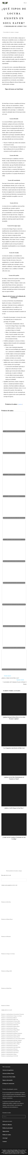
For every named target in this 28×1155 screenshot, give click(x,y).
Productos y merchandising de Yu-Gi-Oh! (9, 1056)
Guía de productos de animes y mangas (14, 870)
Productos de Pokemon (6, 936)
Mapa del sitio (6, 1131)
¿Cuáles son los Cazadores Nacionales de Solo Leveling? (14, 838)
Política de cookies (7, 1134)
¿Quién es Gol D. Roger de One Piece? (14, 808)
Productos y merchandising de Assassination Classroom (12, 1014)
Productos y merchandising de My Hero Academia (11, 1040)
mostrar (20, 404)
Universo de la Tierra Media (9, 1077)
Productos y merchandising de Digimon (9, 1028)
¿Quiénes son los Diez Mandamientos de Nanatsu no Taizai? (14, 778)
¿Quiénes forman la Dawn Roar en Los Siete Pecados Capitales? (14, 718)
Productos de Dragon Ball (6, 971)
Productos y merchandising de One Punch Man (10, 1047)
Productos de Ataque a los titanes (8, 953)
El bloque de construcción (8, 1083)
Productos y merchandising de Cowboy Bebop (10, 1023)
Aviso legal (5, 1138)
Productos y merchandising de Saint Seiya (9, 1052)
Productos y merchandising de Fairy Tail (9, 1031)
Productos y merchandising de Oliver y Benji (10, 1043)
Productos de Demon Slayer (7, 919)
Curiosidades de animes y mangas (11, 32)
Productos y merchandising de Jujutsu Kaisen (10, 1036)
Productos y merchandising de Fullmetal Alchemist (11, 1033)
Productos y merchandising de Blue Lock (9, 1019)
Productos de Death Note (6, 988)
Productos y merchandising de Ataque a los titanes (11, 1016)
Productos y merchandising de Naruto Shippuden (11, 1042)
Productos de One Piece (6, 902)
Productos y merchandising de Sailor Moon (10, 1050)
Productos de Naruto (5, 1005)
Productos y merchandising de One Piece (9, 1045)
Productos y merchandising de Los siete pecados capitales (13, 1038)
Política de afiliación (7, 1124)
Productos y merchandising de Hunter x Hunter (10, 1035)
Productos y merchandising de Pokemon (9, 1049)
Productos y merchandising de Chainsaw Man (10, 1021)
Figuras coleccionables (8, 1080)
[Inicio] (1, 26)
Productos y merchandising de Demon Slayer (10, 1026)
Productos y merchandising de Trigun (9, 1054)
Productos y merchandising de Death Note (9, 1024)
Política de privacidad (7, 1128)
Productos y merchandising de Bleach (9, 1017)
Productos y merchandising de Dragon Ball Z (10, 1029)
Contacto (5, 1141)
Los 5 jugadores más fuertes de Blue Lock (14, 748)
